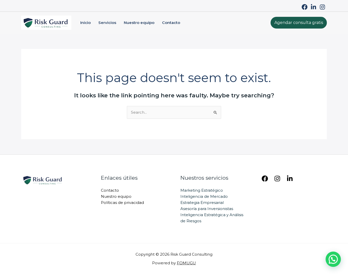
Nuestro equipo (139, 22)
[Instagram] (322, 7)
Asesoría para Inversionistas (206, 208)
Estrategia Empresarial (202, 202)
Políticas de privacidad (122, 202)
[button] (299, 23)
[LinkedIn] (313, 7)
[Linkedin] (290, 178)
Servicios (107, 22)
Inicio (85, 22)
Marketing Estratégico (201, 190)
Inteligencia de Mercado (204, 196)
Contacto (171, 22)
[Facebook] (304, 7)
